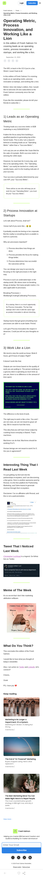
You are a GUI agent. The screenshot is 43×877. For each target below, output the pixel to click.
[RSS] (30, 857)
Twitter (21, 667)
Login (22, 3)
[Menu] (40, 2)
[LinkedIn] (18, 857)
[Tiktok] (24, 857)
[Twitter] (12, 857)
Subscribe (32, 3)
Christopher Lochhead (12, 556)
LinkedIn (31, 667)
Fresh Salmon (7, 10)
